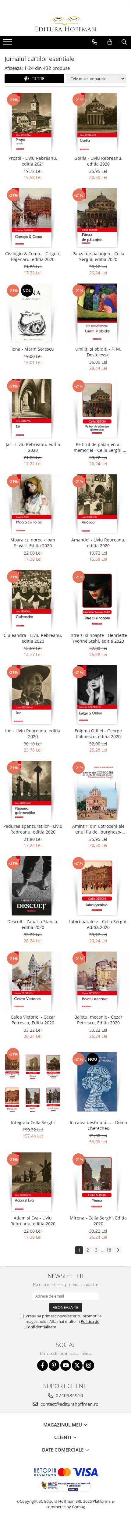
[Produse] (8, 43)
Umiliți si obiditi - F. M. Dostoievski (98, 352)
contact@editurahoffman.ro (68, 1404)
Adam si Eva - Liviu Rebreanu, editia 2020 (32, 1221)
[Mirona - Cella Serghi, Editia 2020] (98, 1182)
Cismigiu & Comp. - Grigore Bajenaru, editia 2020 (33, 256)
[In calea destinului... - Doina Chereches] (98, 1082)
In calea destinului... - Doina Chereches (98, 1125)
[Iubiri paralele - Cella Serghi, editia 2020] (98, 886)
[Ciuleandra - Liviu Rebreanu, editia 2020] (32, 599)
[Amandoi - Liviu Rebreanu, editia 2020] (98, 504)
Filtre (36, 78)
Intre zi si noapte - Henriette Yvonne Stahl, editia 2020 (98, 638)
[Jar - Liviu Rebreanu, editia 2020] (32, 408)
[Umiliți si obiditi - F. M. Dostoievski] (98, 313)
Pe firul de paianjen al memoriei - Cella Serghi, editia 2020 (98, 447)
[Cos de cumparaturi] (109, 42)
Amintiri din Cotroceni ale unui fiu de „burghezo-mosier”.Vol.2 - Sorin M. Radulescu (98, 829)
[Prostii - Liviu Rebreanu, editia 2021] (32, 122)
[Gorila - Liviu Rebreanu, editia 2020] (98, 122)
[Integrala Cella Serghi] (32, 1081)
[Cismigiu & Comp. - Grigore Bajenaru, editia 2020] (32, 218)
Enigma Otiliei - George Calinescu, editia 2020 (98, 733)
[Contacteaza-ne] (94, 42)
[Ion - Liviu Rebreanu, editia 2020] (32, 695)
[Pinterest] (54, 1365)
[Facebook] (42, 1365)
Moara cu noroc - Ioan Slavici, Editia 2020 (32, 542)
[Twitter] (77, 1365)
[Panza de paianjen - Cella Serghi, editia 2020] (98, 218)
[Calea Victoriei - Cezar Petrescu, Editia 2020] (32, 981)
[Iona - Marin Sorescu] (32, 313)
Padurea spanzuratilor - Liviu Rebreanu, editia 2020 (32, 829)
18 (108, 1250)
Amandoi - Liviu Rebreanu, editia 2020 (98, 542)
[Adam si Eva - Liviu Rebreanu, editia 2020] (32, 1182)
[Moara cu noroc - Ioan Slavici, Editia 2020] (32, 504)
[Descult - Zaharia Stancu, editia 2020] (32, 886)
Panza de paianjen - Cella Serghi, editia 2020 (98, 256)
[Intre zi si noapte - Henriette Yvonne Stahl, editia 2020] (98, 599)
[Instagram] (88, 1365)
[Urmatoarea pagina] (118, 1250)
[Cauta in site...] (124, 42)
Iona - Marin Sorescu (33, 349)
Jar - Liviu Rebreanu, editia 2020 (33, 447)
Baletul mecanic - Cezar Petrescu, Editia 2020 (98, 1020)
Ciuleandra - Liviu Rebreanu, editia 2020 (33, 638)
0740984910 (69, 1395)
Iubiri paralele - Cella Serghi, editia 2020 (98, 924)
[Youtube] (65, 1365)
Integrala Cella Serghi (33, 1122)
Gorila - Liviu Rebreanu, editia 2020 (98, 161)
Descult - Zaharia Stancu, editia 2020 (32, 924)
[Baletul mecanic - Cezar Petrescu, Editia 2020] (98, 981)
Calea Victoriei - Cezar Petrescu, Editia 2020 (33, 1020)
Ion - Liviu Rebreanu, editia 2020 (32, 733)
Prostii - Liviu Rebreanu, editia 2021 (33, 161)
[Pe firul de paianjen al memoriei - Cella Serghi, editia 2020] (98, 408)
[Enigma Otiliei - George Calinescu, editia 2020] (98, 695)
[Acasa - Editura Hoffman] (65, 23)
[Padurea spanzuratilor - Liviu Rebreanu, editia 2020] (32, 790)
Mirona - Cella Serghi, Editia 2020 (98, 1221)
